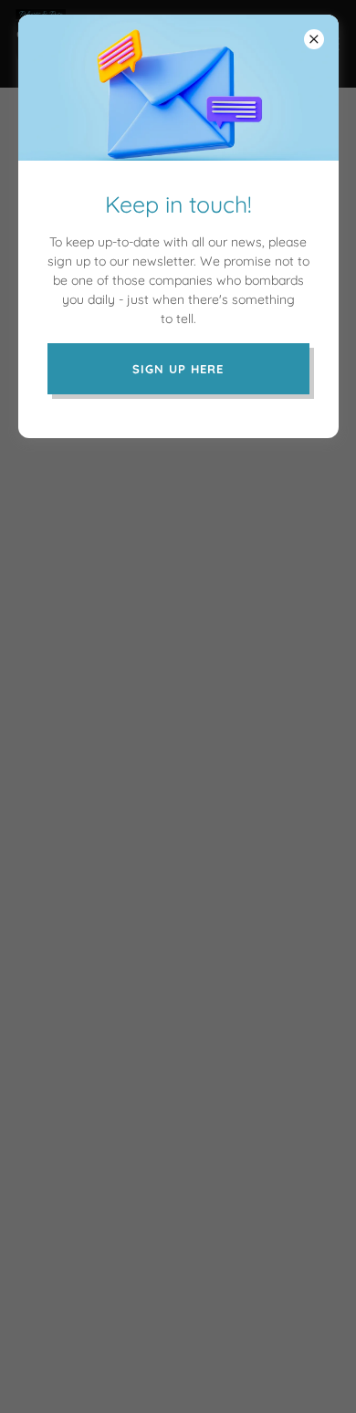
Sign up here (177, 368)
